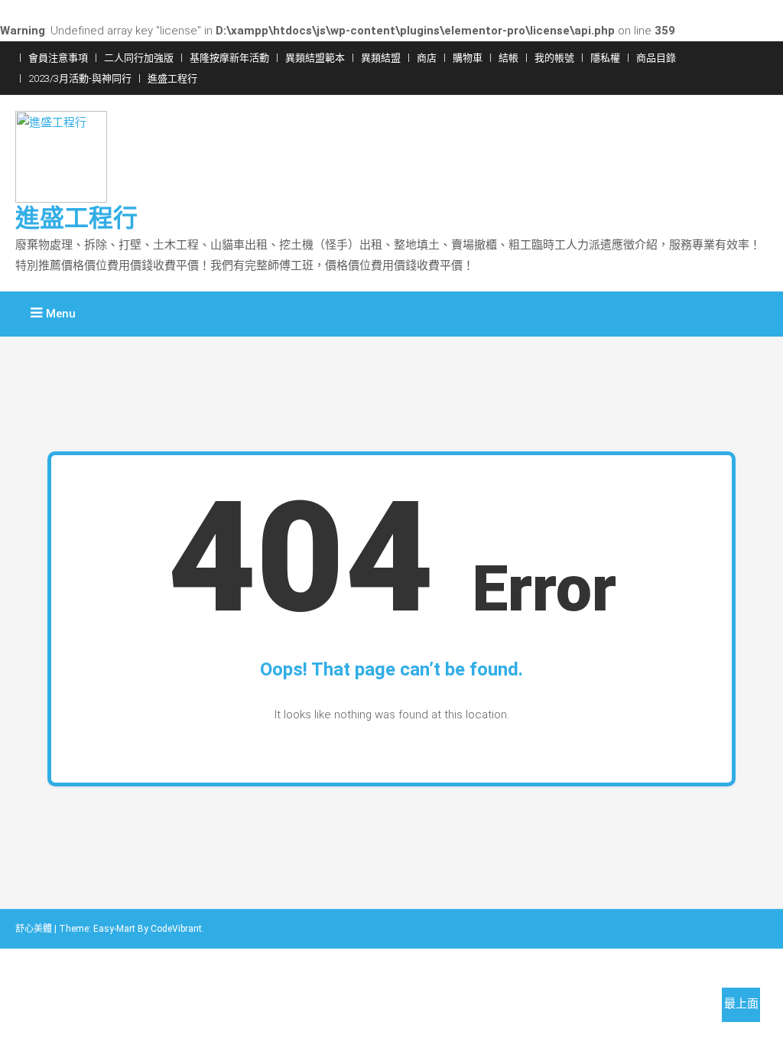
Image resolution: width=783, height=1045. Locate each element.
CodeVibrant (176, 928)
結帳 (508, 57)
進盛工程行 (172, 78)
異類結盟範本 (315, 57)
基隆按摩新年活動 (229, 57)
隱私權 (605, 57)
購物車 (467, 57)
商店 (427, 57)
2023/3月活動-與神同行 (80, 78)
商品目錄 (656, 57)
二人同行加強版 (139, 57)
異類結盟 (381, 57)
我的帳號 (554, 57)
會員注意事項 (58, 57)
